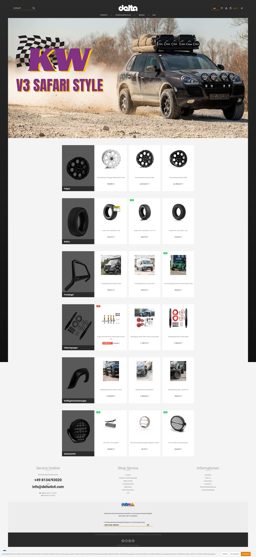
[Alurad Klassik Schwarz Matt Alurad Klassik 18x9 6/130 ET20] (178, 159)
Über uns (208, 478)
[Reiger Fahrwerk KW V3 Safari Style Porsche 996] (111, 318)
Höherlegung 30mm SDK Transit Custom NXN (144, 336)
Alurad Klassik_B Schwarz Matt (144, 177)
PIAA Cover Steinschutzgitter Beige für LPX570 (144, 443)
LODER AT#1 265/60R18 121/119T (145, 230)
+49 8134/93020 (48, 480)
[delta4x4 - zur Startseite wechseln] (128, 8)
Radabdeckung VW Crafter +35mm (111, 389)
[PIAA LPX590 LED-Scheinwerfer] (178, 424)
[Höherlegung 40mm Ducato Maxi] (178, 318)
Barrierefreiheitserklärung (208, 487)
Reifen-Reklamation (128, 490)
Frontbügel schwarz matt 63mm (145, 283)
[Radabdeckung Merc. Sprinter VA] (178, 371)
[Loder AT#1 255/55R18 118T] (111, 212)
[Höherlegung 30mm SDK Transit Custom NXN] (144, 318)
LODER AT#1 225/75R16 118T (178, 230)
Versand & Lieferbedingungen (128, 478)
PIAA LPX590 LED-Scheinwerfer (178, 443)
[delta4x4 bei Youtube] (126, 541)
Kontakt (128, 475)
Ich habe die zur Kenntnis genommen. (125, 522)
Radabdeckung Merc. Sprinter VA (178, 389)
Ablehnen (225, 554)
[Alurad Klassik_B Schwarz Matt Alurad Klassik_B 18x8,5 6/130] (144, 159)
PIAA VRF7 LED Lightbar (111, 443)
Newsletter (208, 475)
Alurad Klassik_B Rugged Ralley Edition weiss (111, 177)
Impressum (208, 484)
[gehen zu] (242, 8)
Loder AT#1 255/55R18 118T (111, 230)
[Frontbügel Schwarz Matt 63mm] (111, 265)
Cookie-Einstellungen (208, 490)
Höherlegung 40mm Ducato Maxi (178, 336)
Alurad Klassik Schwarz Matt (178, 177)
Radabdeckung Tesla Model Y (145, 389)
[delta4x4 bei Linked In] (133, 541)
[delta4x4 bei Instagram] (129, 541)
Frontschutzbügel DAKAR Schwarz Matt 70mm (178, 283)
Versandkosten (123, 534)
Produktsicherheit (128, 484)
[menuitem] (24, 8)
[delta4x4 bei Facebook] (122, 541)
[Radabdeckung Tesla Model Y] (144, 371)
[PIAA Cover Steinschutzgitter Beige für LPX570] (144, 424)
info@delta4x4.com (48, 486)
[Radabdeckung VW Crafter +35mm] (111, 371)
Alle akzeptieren (235, 554)
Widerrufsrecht (128, 481)
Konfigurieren (245, 554)
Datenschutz (208, 481)
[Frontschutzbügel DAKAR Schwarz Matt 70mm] (178, 265)
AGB (128, 493)
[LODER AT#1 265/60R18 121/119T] (144, 212)
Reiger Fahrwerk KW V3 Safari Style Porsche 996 (111, 338)
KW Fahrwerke (128, 78)
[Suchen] (33, 8)
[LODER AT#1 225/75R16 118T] (178, 212)
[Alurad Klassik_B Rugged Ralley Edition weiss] (111, 159)
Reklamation (128, 487)
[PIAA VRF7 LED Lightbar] (111, 424)
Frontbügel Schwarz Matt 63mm (111, 283)
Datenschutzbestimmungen (121, 522)
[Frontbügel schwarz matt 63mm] (144, 265)
